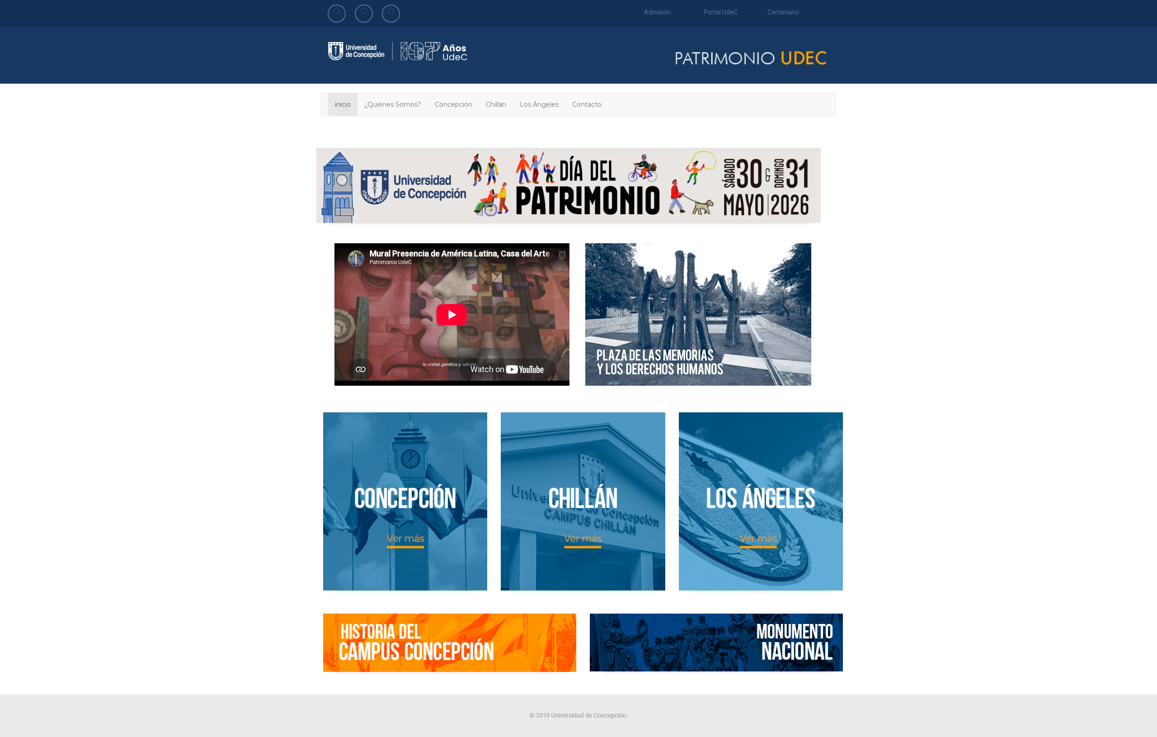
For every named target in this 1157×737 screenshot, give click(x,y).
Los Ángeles (539, 104)
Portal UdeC (721, 12)
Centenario (783, 12)
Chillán (496, 104)
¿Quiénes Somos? (392, 104)
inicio (343, 104)
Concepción (453, 104)
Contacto (587, 104)
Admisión (657, 12)
